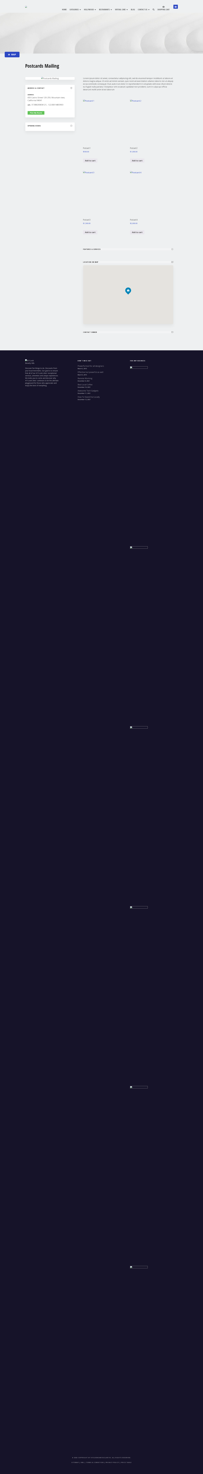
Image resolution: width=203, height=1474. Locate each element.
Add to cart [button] (90, 160)
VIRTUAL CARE (120, 9)
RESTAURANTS (104, 9)
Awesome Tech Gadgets (88, 390)
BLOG (133, 9)
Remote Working (85, 378)
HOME (64, 9)
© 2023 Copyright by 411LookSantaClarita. (91, 1457)
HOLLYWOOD (89, 9)
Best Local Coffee (85, 384)
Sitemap (75, 1462)
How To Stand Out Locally (89, 397)
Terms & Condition (95, 1462)
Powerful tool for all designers (91, 366)
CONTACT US (142, 9)
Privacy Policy (112, 1462)
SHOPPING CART (163, 9)
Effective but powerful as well (90, 372)
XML (82, 1462)
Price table (126, 1462)
